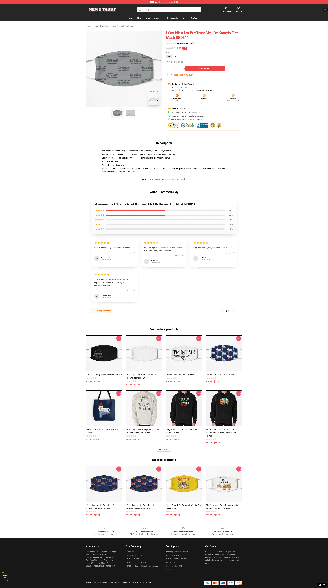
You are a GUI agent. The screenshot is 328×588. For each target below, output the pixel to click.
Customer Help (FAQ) (174, 566)
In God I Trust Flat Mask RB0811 (220, 375)
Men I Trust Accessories (105, 26)
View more (164, 449)
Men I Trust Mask (126, 26)
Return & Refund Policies (176, 559)
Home (88, 26)
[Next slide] (158, 69)
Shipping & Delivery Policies (177, 552)
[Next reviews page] (234, 311)
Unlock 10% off (5, 576)
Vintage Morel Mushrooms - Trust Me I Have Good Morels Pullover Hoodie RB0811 (223, 432)
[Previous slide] (90, 69)
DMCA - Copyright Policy (136, 562)
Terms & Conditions (134, 555)
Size (168, 52)
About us (130, 552)
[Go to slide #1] (117, 113)
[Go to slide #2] (131, 113)
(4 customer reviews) (185, 43)
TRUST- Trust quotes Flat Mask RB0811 (104, 375)
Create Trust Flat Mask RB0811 (180, 375)
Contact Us (170, 562)
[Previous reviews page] (222, 311)
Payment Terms (172, 555)
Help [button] (323, 585)
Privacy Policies (133, 559)
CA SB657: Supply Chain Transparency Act (143, 566)
